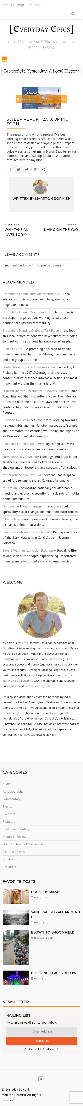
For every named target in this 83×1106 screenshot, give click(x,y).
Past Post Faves (14, 852)
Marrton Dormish (57, 99)
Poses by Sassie (46, 892)
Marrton (23, 643)
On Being (9, 506)
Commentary (11, 799)
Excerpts (9, 814)
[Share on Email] (35, 169)
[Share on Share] (43, 169)
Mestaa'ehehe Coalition (19, 475)
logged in (29, 265)
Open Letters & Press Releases (25, 844)
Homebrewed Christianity (21, 457)
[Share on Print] (26, 169)
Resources (10, 867)
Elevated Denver (14, 420)
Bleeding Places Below (54, 973)
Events (7, 806)
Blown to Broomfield (53, 932)
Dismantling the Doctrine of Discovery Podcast (36, 391)
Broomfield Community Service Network (31, 294)
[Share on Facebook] (10, 169)
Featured (9, 821)
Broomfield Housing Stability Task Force (31, 330)
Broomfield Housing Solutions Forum (28, 312)
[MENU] (5, 59)
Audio (6, 784)
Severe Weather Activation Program (28, 550)
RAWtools (9, 519)
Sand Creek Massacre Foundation (26, 532)
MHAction (10, 488)
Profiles (8, 859)
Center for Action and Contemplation (29, 367)
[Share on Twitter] (18, 169)
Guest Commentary (16, 829)
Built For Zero (12, 349)
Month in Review (14, 837)
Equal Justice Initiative (18, 444)
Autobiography (13, 791)
